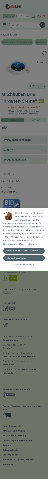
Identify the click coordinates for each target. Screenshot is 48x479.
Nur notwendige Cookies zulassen (22, 250)
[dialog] (24, 239)
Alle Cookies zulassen (16, 258)
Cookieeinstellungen (24, 264)
